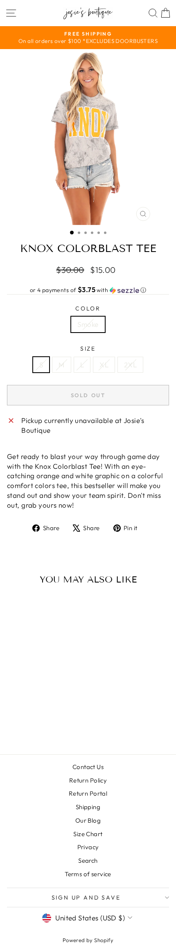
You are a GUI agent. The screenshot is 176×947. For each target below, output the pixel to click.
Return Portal (88, 793)
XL (103, 364)
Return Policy (88, 780)
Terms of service (88, 874)
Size (88, 348)
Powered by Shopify (88, 940)
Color (88, 308)
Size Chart (87, 834)
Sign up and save (86, 897)
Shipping (88, 807)
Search (88, 860)
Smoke (87, 324)
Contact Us (88, 767)
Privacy (88, 847)
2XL (130, 364)
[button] (88, 290)
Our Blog (88, 820)
